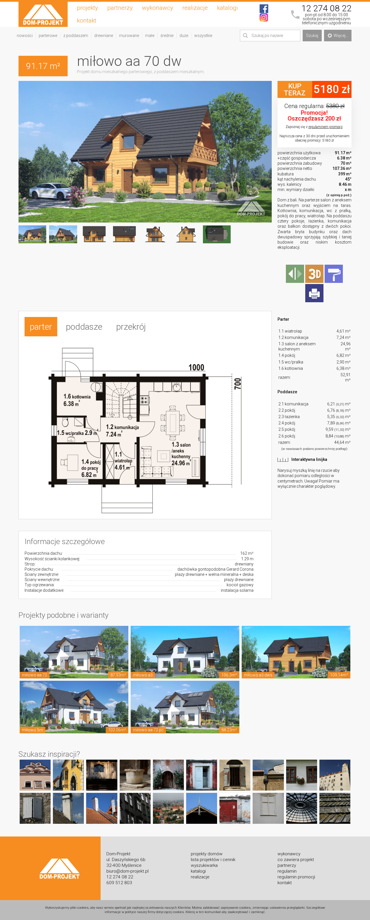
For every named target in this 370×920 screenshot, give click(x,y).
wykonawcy (157, 7)
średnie (166, 35)
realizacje (195, 7)
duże (184, 35)
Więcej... (341, 35)
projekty (87, 7)
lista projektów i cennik (213, 859)
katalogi (227, 7)
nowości (25, 35)
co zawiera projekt (296, 859)
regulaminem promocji (325, 127)
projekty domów (207, 853)
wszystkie (203, 35)
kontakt (86, 20)
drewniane (103, 35)
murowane (129, 35)
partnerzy (120, 7)
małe (149, 35)
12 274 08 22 (326, 8)
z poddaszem (75, 35)
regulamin (287, 871)
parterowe (48, 35)
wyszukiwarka (204, 865)
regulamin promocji (296, 877)
